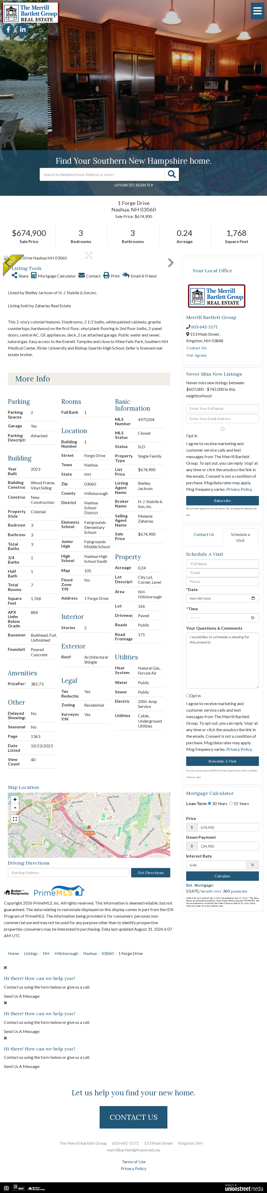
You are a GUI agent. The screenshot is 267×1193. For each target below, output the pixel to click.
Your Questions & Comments (214, 627)
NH (46, 953)
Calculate (222, 876)
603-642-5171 (204, 326)
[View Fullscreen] (15, 819)
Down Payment (201, 837)
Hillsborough (66, 953)
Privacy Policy (239, 489)
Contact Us (197, 348)
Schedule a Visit (240, 537)
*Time (192, 608)
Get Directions (151, 872)
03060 (107, 953)
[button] (172, 174)
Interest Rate (199, 855)
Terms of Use (133, 1161)
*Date (192, 589)
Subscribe (222, 500)
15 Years (241, 803)
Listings (31, 953)
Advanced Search (132, 185)
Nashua (90, 953)
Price (191, 818)
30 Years (219, 803)
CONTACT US (133, 1117)
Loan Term (196, 803)
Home (13, 953)
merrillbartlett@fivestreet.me (133, 1149)
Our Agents (197, 355)
